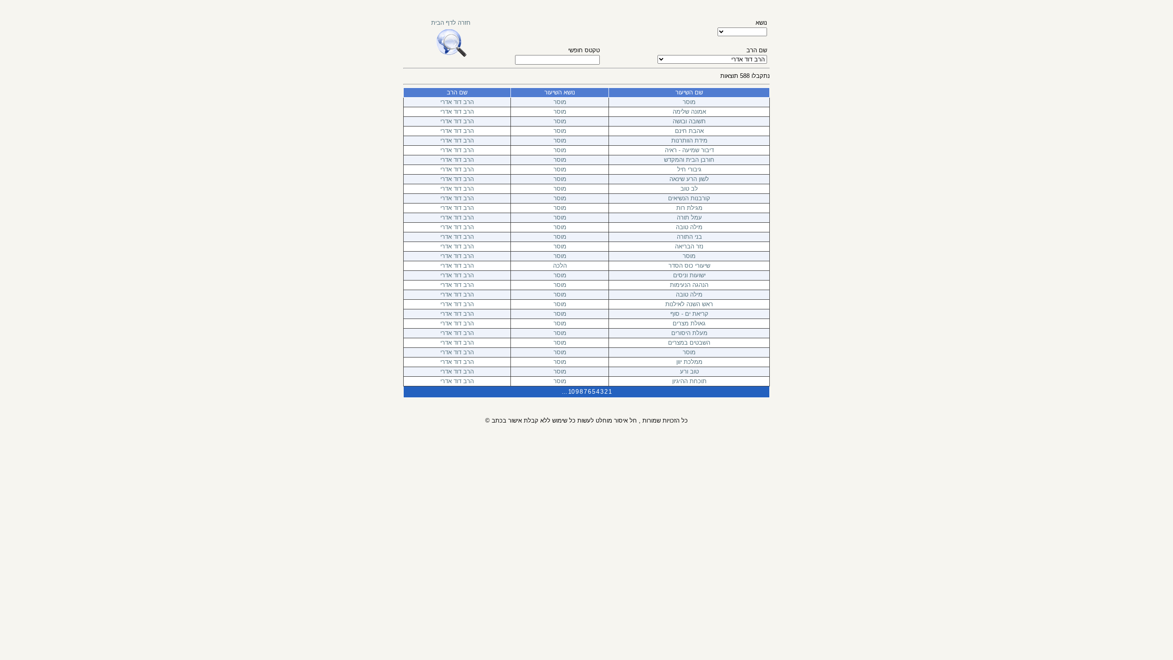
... (564, 391)
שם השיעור (689, 92)
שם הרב (457, 92)
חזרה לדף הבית (451, 22)
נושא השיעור (559, 92)
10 (571, 391)
